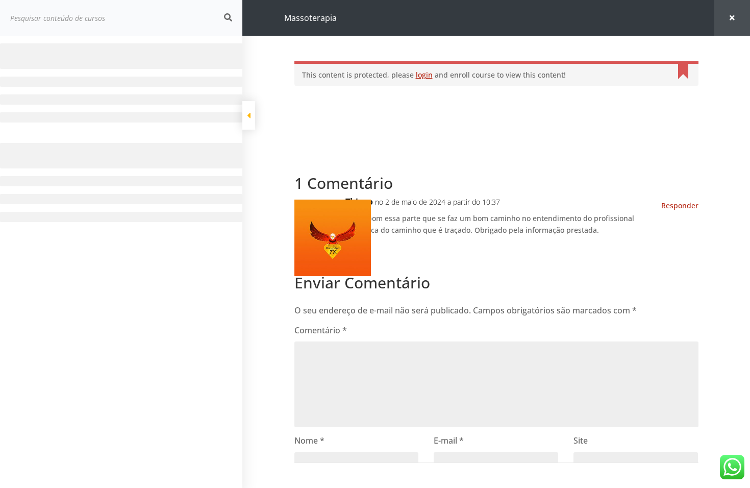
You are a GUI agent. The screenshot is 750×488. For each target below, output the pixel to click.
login (424, 75)
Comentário (320, 330)
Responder (679, 205)
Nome (309, 440)
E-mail (449, 440)
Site (580, 440)
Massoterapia (310, 17)
